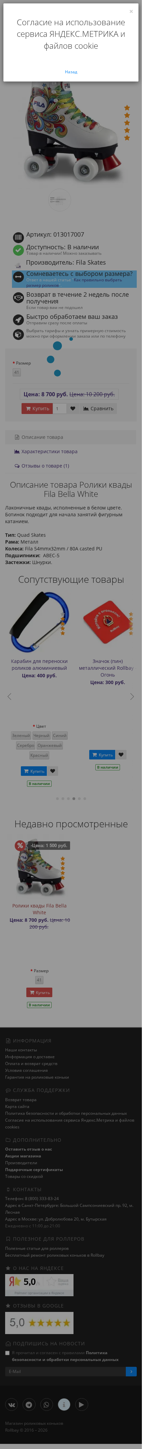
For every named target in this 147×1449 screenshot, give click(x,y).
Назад (71, 72)
